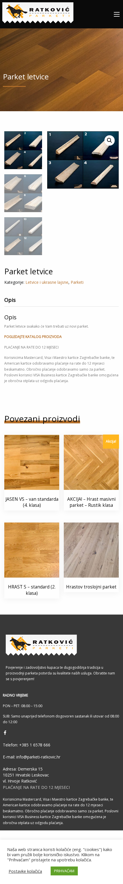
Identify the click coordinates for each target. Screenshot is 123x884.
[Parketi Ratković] (38, 11)
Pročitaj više (34, 478)
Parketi (77, 282)
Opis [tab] (10, 299)
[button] (109, 140)
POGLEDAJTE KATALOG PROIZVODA (33, 336)
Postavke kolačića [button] (25, 871)
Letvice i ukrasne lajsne (46, 282)
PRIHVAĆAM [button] (64, 870)
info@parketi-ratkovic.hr (37, 757)
